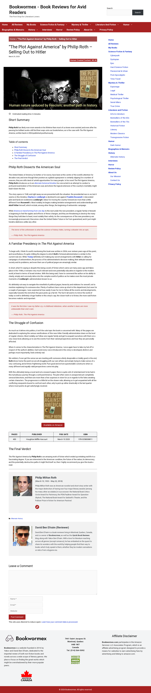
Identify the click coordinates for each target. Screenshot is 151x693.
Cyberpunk (114, 55)
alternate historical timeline (45, 183)
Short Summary (20, 147)
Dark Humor (115, 145)
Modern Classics (117, 133)
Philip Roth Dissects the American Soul (30, 150)
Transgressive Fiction (119, 137)
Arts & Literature (117, 114)
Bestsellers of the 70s (119, 122)
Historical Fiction (117, 125)
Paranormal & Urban (119, 71)
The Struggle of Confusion (25, 155)
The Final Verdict (21, 158)
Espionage (114, 86)
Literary (113, 129)
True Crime (115, 106)
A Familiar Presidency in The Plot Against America (34, 153)
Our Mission (115, 176)
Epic (112, 63)
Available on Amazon (52, 425)
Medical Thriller (117, 94)
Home (12, 39)
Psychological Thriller (119, 98)
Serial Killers (115, 102)
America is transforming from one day (29, 211)
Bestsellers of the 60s (119, 118)
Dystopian (114, 59)
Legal (112, 90)
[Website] (37, 507)
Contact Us (115, 180)
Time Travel (115, 79)
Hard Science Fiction (119, 67)
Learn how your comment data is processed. (60, 622)
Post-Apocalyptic (117, 75)
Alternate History (17, 518)
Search (110, 8)
